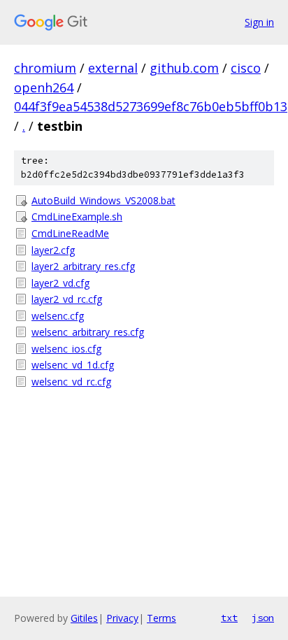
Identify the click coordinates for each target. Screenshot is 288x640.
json (263, 617)
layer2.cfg (53, 250)
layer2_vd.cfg (60, 283)
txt (229, 617)
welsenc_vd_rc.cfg (71, 381)
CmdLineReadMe (70, 233)
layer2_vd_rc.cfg (66, 299)
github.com (184, 67)
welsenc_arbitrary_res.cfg (87, 332)
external (113, 67)
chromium (45, 67)
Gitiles (84, 618)
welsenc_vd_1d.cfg (72, 364)
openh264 (43, 87)
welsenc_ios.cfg (66, 348)
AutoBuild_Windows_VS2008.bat (103, 200)
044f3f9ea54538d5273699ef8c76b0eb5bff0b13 (150, 106)
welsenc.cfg (57, 315)
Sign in (259, 22)
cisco (246, 67)
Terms (161, 618)
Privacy (122, 618)
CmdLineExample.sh (76, 216)
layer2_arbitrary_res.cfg (83, 266)
